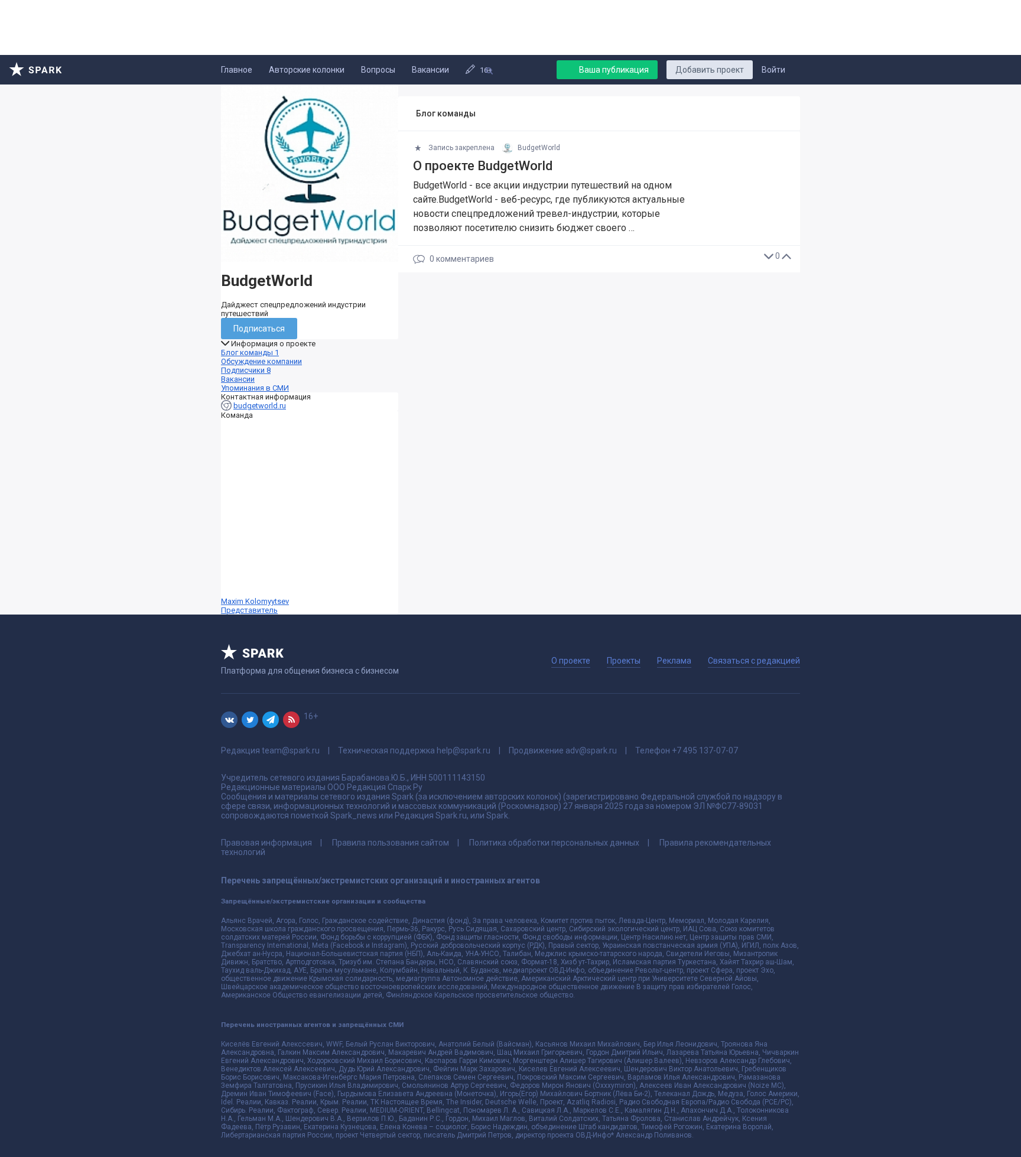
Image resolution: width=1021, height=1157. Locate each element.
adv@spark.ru (591, 750)
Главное (236, 69)
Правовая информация (266, 842)
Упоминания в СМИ (255, 388)
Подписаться (259, 328)
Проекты (623, 660)
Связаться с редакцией (754, 660)
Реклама (674, 660)
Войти (773, 69)
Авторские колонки (306, 69)
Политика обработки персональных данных (554, 842)
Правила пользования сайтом (390, 842)
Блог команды (250, 352)
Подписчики (246, 370)
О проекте (570, 660)
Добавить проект (709, 69)
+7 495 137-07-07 (705, 750)
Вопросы (378, 69)
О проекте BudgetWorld (482, 165)
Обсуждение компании (261, 361)
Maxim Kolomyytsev (255, 606)
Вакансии (430, 69)
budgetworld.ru (259, 405)
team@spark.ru (291, 750)
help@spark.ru (463, 750)
